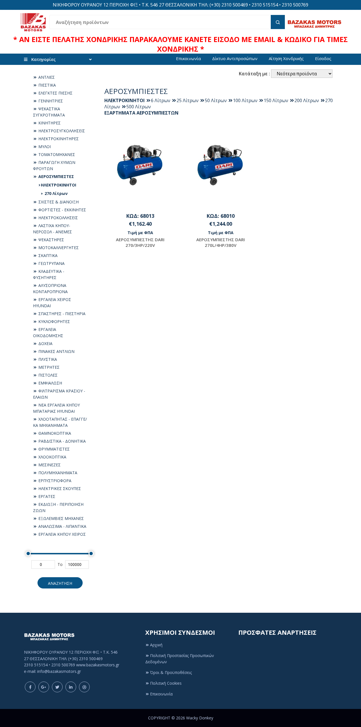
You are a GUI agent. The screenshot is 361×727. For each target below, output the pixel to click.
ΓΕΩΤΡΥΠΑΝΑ (51, 263)
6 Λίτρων (160, 100)
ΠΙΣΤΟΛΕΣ (47, 375)
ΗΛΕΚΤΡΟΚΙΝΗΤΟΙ (58, 185)
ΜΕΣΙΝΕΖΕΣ (49, 464)
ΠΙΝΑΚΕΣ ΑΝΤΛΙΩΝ (55, 351)
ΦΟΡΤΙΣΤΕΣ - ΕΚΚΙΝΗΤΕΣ (61, 209)
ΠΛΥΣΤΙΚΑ (47, 359)
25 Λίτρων (188, 100)
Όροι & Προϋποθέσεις (171, 672)
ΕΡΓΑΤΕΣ (46, 496)
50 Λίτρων (216, 100)
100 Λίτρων (245, 100)
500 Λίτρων (138, 107)
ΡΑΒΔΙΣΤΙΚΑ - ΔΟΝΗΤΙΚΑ (61, 441)
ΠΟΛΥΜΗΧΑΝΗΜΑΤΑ (57, 472)
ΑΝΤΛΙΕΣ (46, 77)
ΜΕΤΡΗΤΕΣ (48, 367)
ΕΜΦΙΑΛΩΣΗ (49, 383)
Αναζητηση (60, 583)
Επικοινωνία (188, 58)
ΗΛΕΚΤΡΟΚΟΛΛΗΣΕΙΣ (57, 217)
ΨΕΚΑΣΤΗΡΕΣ (50, 239)
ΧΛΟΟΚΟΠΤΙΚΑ (51, 457)
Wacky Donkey (199, 718)
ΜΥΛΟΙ (44, 146)
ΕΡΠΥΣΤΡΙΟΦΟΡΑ (54, 480)
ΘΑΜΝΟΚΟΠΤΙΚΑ (54, 433)
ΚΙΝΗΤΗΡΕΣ (49, 123)
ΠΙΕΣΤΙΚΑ (46, 85)
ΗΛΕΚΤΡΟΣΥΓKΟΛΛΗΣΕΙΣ (61, 130)
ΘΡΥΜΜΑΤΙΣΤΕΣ (53, 449)
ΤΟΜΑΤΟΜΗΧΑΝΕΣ (56, 154)
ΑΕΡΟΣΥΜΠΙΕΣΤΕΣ (55, 176)
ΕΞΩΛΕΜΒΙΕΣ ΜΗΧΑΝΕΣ (60, 518)
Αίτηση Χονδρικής (286, 58)
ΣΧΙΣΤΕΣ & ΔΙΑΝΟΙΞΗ (58, 202)
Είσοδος (323, 58)
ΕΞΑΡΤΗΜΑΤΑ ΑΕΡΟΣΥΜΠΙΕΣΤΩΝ (141, 113)
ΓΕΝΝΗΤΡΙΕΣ (50, 101)
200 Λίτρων (306, 100)
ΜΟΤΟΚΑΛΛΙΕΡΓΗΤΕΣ (58, 247)
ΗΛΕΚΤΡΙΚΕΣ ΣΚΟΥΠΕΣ (59, 488)
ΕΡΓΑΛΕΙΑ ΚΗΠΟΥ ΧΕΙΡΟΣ (61, 534)
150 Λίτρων (276, 100)
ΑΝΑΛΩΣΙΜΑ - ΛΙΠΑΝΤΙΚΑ (61, 526)
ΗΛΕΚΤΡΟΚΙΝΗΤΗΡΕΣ (58, 138)
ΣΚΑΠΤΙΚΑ (47, 255)
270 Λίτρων (55, 193)
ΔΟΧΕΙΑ (44, 343)
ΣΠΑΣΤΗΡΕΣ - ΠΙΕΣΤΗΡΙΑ (61, 313)
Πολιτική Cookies (166, 683)
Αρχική (156, 644)
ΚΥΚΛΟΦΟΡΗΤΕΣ (53, 321)
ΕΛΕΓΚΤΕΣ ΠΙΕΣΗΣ (54, 93)
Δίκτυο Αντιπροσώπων (234, 58)
